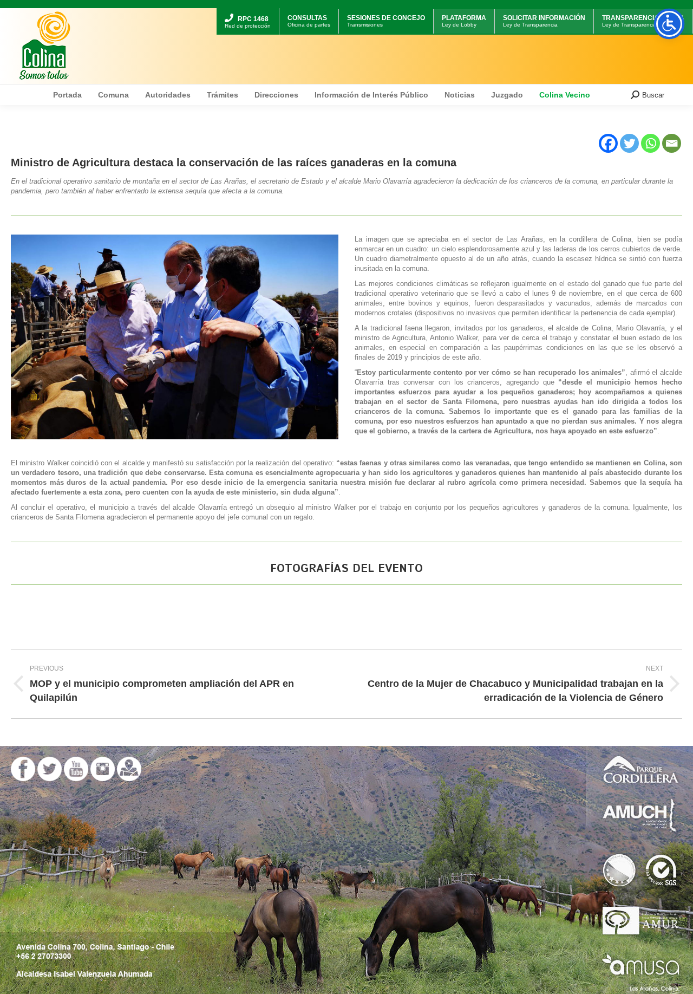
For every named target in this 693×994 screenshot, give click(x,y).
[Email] (671, 143)
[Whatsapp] (650, 143)
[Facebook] (608, 143)
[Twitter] (629, 143)
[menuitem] (248, 9)
